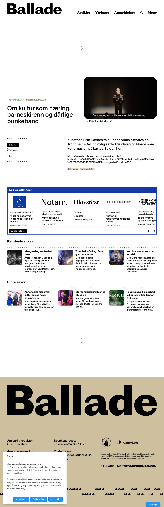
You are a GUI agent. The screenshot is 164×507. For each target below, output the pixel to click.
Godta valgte (38, 499)
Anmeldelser (124, 12)
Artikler (83, 12)
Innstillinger (152, 505)
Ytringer (102, 12)
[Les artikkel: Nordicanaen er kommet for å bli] (133, 260)
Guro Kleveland (17, 444)
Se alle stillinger (18, 231)
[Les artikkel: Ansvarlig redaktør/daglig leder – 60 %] (120, 211)
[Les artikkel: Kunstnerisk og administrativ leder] (56, 211)
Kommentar (15, 100)
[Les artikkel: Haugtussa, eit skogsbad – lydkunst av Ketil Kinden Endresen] (133, 299)
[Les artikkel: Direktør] (88, 211)
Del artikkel (13, 145)
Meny (152, 12)
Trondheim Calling (87, 169)
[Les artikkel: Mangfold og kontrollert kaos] (31, 260)
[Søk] (141, 12)
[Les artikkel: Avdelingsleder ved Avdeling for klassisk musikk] (24, 211)
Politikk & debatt (36, 100)
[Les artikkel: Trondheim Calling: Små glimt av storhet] (82, 260)
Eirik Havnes (73, 169)
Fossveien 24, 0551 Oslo (70, 444)
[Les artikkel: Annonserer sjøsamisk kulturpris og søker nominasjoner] (31, 299)
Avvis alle (55, 499)
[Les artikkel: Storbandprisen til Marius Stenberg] (82, 299)
